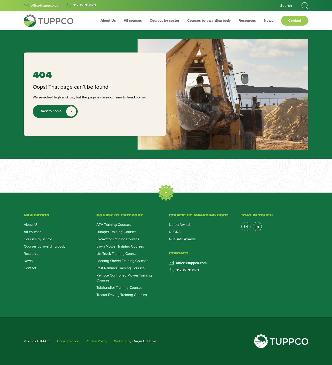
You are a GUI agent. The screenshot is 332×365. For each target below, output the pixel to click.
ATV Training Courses (113, 224)
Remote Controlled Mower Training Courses (124, 278)
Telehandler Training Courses (119, 287)
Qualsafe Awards (182, 238)
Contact (294, 20)
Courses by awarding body (209, 20)
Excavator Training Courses (117, 238)
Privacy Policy (96, 341)
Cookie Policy (68, 341)
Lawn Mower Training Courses (120, 246)
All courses (133, 20)
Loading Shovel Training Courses (122, 260)
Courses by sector (164, 20)
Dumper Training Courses (116, 231)
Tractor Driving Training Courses (121, 294)
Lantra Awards (180, 224)
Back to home (51, 111)
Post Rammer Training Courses (120, 267)
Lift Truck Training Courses (117, 253)
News (268, 20)
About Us (108, 20)
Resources (247, 20)
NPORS (174, 231)
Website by (135, 341)
